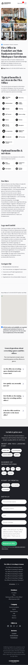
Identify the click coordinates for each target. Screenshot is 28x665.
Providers (14, 593)
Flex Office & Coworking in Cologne (14, 573)
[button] (21, 3)
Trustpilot (14, 633)
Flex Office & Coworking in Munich (13, 571)
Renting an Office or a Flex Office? (14, 597)
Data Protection (14, 611)
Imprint (14, 609)
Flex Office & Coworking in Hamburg (14, 569)
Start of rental (10, 480)
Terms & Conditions (14, 607)
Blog (14, 595)
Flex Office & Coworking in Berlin (14, 567)
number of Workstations (9, 463)
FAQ (14, 613)
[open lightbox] (14, 15)
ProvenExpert (14, 637)
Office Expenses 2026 (14, 599)
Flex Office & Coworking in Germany (14, 564)
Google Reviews (14, 635)
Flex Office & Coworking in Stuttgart (14, 578)
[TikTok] (17, 626)
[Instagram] (14, 626)
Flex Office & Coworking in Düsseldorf (14, 580)
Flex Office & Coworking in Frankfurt (14, 576)
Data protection (5, 548)
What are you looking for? (13, 445)
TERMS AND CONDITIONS (20, 547)
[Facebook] (11, 626)
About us (14, 617)
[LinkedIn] (8, 626)
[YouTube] (20, 626)
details (5, 497)
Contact (14, 615)
